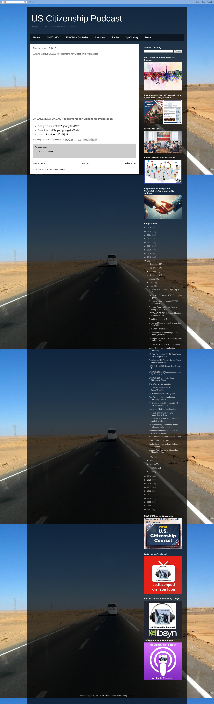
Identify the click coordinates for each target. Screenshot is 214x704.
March (152, 464)
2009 (149, 502)
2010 (149, 498)
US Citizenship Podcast (76, 18)
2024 (149, 235)
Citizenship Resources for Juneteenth (164, 344)
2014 (149, 483)
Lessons (100, 37)
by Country (132, 37)
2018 (149, 257)
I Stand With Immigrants (159, 440)
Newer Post (39, 163)
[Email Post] (79, 139)
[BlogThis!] (87, 139)
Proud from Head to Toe (159, 319)
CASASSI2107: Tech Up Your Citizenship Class (161, 379)
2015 (149, 480)
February (154, 468)
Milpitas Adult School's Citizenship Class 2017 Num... (163, 451)
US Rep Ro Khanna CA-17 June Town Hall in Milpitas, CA (165, 355)
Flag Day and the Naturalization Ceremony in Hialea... (162, 398)
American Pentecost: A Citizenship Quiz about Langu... (163, 432)
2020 (149, 250)
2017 (149, 261)
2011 (149, 495)
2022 (149, 242)
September (154, 275)
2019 (149, 254)
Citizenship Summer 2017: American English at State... (164, 420)
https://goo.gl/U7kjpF (56, 134)
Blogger (131, 696)
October (153, 271)
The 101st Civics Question (160, 384)
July (152, 282)
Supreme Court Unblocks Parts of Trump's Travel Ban (163, 308)
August (153, 279)
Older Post (130, 163)
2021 (149, 246)
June (152, 286)
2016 (149, 476)
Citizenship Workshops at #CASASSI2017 (159, 388)
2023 (149, 239)
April (152, 460)
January (153, 472)
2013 (149, 487)
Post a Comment (46, 151)
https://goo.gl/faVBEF (67, 126)
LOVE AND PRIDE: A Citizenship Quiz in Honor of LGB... (165, 314)
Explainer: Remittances (158, 329)
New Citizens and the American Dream (165, 436)
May (152, 457)
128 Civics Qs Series (77, 37)
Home (36, 37)
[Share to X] (90, 139)
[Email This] (84, 139)
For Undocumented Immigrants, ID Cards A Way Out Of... (163, 404)
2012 (149, 491)
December (154, 264)
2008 (149, 506)
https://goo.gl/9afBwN (66, 130)
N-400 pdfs (53, 37)
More (148, 37)
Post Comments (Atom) (54, 169)
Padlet (115, 37)
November (154, 268)
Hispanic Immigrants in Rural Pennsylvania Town (161, 414)
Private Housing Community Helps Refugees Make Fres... (163, 426)
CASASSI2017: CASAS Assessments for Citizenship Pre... (165, 373)
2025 (149, 231)
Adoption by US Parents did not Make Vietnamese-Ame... (165, 361)
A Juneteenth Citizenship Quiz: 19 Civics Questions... (163, 333)
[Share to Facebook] (92, 139)
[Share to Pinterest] (95, 139)
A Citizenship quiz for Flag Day (162, 393)
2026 (149, 228)
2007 (149, 509)
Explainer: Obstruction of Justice (162, 409)
